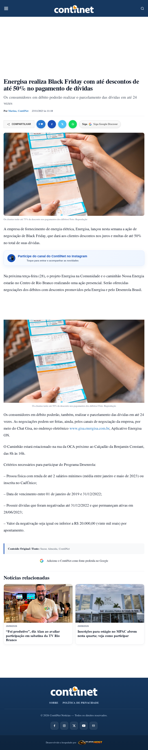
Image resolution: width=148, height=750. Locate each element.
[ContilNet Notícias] (74, 8)
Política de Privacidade (81, 703)
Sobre (53, 703)
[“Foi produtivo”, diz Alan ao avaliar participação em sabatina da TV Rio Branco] (38, 603)
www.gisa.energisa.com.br (89, 428)
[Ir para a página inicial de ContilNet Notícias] (74, 691)
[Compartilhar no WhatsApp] (73, 124)
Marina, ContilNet (18, 111)
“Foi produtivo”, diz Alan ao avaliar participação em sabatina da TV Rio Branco (33, 635)
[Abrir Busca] (142, 8)
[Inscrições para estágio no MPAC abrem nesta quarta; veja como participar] (109, 603)
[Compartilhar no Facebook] (52, 124)
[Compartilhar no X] (62, 124)
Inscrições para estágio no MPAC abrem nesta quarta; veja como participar (107, 633)
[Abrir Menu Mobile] (6, 8)
